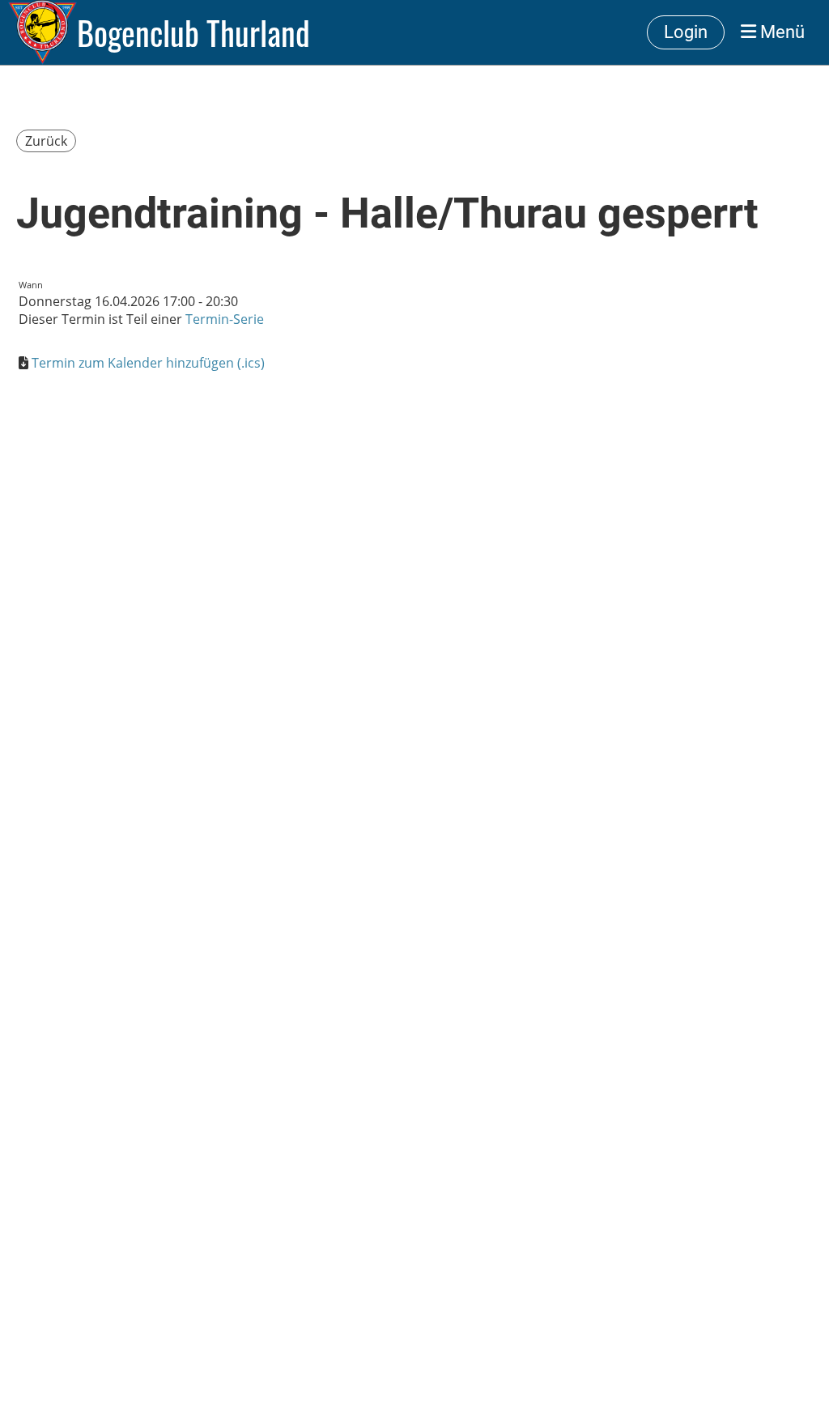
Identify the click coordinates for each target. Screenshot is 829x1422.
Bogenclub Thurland (193, 32)
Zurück (46, 141)
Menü (780, 32)
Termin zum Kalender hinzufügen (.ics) (148, 363)
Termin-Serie (224, 319)
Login (686, 32)
